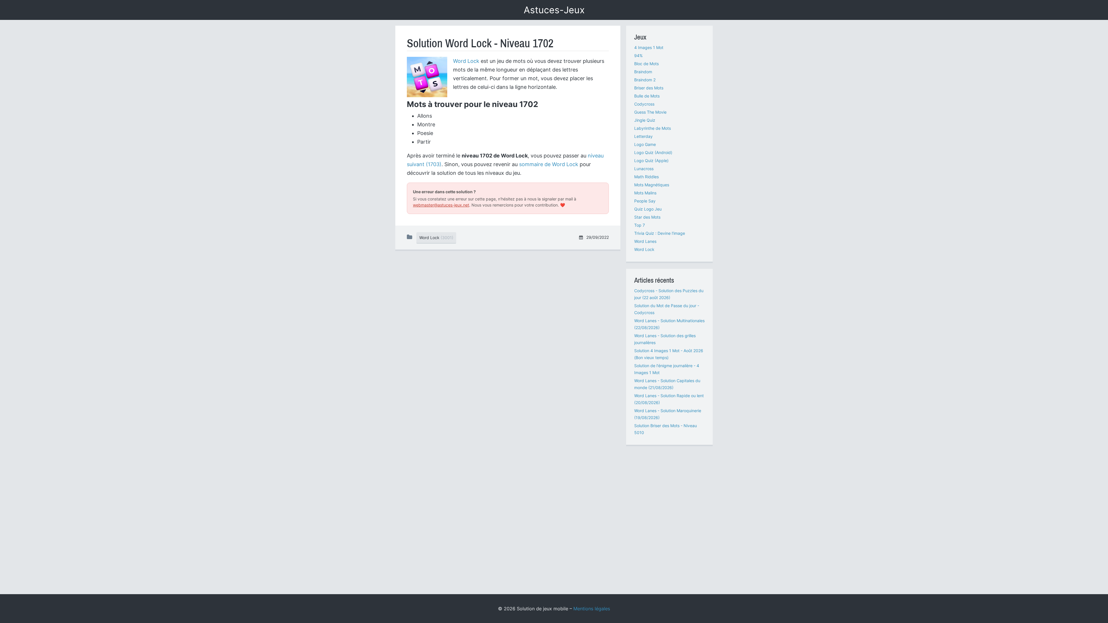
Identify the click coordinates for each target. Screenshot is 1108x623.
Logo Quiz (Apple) (651, 160)
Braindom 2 (645, 79)
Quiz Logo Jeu (648, 209)
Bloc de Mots (646, 63)
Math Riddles (646, 176)
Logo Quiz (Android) (653, 152)
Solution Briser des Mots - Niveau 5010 (665, 429)
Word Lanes (645, 241)
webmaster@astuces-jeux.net (441, 204)
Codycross (644, 104)
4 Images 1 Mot (648, 47)
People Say (645, 200)
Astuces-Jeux (554, 10)
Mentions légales (591, 608)
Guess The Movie (650, 112)
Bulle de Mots (647, 95)
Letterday (643, 136)
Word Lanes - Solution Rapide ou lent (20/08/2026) (669, 399)
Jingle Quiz (644, 120)
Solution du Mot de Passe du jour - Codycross (666, 309)
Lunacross (644, 168)
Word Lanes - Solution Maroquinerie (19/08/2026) (667, 414)
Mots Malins (645, 192)
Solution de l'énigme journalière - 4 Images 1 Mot (666, 369)
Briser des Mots (648, 87)
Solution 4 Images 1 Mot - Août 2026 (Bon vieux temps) (668, 354)
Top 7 (639, 225)
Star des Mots (647, 217)
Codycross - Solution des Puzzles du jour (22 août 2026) (668, 294)
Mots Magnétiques (651, 184)
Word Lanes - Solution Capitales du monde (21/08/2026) (667, 384)
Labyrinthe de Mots (652, 128)
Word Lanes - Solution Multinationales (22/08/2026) (669, 324)
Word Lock (466, 61)
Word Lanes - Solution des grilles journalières (665, 339)
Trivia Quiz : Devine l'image (659, 233)
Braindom (643, 71)
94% (638, 55)
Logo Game (645, 144)
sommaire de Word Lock (548, 164)
